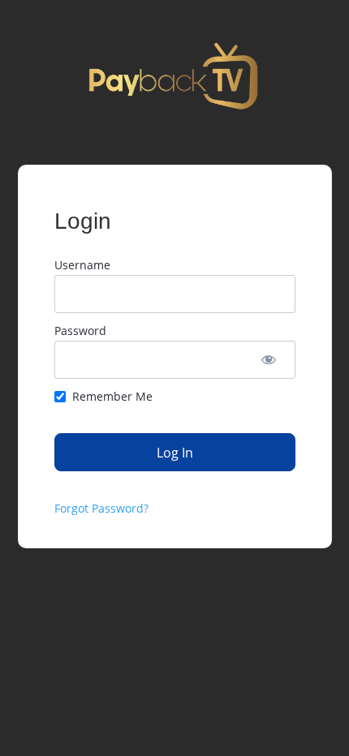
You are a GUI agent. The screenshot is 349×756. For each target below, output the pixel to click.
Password (80, 330)
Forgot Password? (101, 508)
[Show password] (269, 360)
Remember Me (112, 396)
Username (82, 265)
